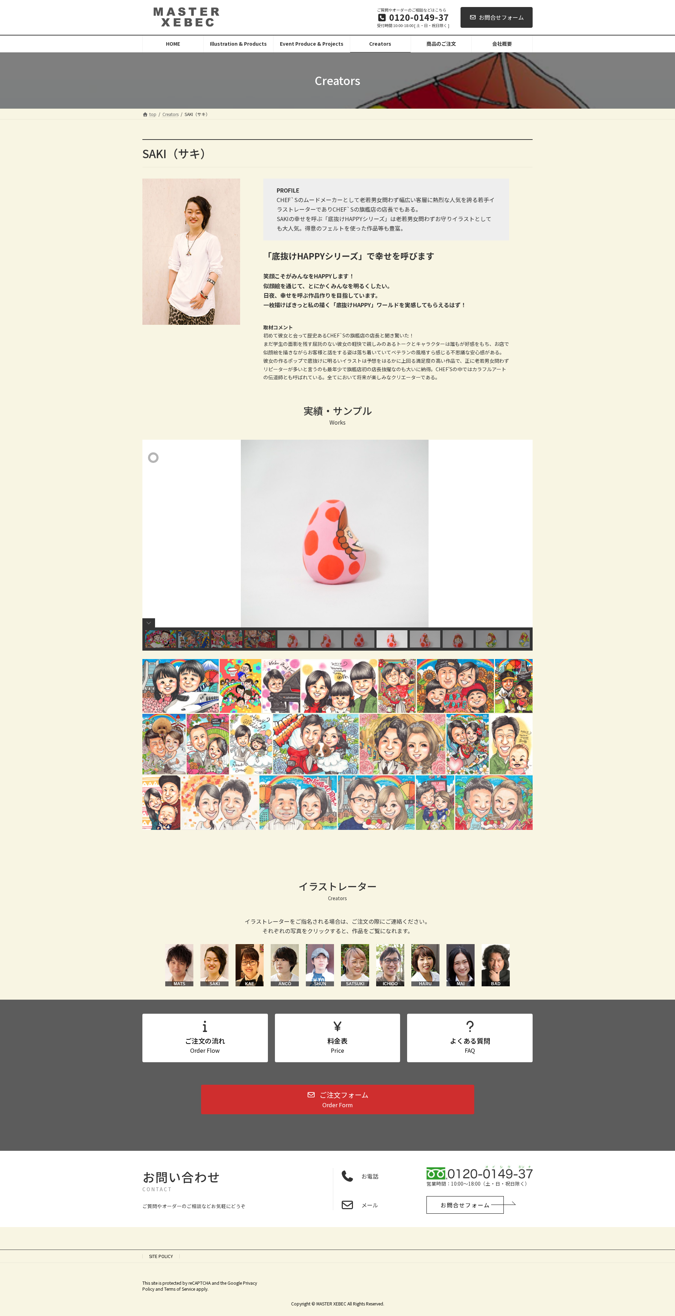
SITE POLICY (161, 1256)
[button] (337, 1099)
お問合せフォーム (501, 17)
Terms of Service (179, 1289)
